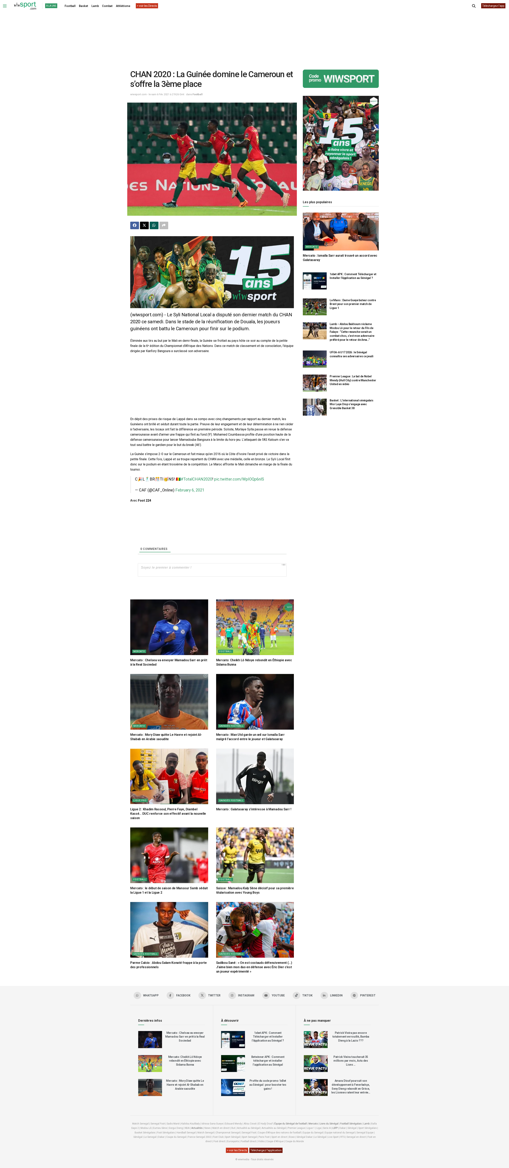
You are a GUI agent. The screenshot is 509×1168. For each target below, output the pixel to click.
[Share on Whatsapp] (154, 225)
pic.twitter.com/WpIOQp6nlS (239, 479)
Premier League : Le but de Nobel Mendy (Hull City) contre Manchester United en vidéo (353, 380)
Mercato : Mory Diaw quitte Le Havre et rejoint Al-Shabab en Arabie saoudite (185, 1084)
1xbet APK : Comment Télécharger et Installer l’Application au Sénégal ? (268, 1036)
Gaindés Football (231, 726)
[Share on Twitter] (144, 225)
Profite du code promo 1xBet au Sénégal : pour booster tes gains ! (267, 1084)
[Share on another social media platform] (163, 225)
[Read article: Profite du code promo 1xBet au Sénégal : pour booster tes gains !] (233, 1087)
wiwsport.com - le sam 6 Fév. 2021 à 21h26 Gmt (157, 94)
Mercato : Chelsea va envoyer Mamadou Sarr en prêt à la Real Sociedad (185, 1036)
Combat (107, 6)
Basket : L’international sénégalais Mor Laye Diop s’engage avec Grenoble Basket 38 (351, 404)
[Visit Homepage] (25, 6)
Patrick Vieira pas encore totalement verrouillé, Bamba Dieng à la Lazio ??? (350, 1036)
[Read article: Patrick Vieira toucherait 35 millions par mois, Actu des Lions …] (316, 1063)
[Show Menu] (5, 6)
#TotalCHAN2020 (196, 479)
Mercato (139, 651)
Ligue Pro (140, 800)
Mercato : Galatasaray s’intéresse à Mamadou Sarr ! (253, 809)
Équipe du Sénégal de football (290, 1123)
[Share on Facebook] (134, 225)
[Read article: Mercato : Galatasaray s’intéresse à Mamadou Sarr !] (255, 776)
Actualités (197, 1128)
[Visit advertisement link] (212, 272)
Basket (83, 6)
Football (70, 6)
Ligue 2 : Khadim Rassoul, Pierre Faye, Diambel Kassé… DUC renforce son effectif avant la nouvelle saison (168, 813)
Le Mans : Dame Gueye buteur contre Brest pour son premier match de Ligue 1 (353, 304)
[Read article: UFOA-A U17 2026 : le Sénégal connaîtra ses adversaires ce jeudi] (315, 359)
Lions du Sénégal (329, 1123)
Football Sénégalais (351, 1123)
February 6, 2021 (189, 490)
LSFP (335, 1128)
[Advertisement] (254, 37)
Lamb (95, 6)
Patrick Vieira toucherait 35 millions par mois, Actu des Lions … (350, 1060)
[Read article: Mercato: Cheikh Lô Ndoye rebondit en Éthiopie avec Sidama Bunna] (255, 627)
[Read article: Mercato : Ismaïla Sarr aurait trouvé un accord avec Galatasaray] (341, 231)
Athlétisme (123, 6)
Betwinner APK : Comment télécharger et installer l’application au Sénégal (268, 1060)
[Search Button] (474, 6)
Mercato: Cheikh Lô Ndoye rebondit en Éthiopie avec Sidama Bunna (185, 1060)
